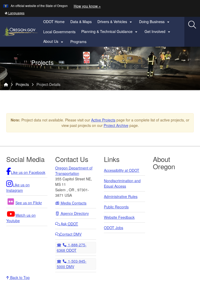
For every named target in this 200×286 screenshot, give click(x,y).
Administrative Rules (121, 196)
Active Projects (103, 119)
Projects (22, 84)
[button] (14, 13)
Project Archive (116, 125)
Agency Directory (74, 213)
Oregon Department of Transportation (73, 170)
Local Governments (59, 31)
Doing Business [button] (155, 22)
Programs (78, 41)
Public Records (116, 206)
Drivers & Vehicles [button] (115, 22)
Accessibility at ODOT (121, 170)
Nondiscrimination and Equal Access (122, 183)
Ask (69, 223)
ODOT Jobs (113, 227)
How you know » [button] (87, 6)
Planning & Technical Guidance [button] (110, 32)
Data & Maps (81, 21)
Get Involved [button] (158, 32)
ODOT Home (54, 21)
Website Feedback (119, 217)
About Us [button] (54, 41)
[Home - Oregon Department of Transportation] (6, 84)
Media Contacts (73, 203)
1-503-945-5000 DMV (72, 263)
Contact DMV (71, 234)
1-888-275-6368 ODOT (72, 247)
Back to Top (19, 277)
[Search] (192, 24)
